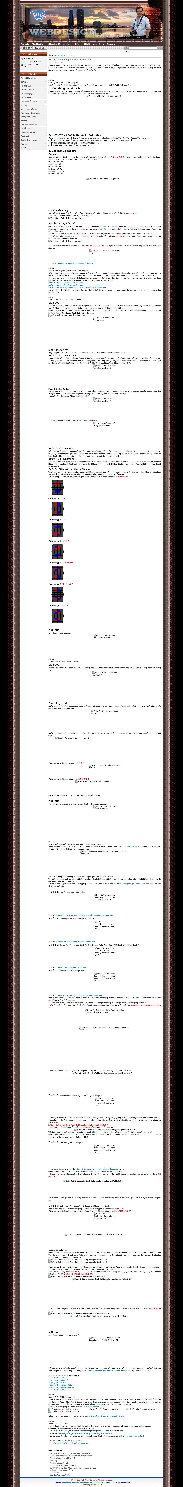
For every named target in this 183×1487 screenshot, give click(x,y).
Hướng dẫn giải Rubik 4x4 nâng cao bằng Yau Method (85, 1433)
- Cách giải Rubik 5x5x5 (57, 1390)
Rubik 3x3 (103, 229)
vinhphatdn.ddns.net (70, 1482)
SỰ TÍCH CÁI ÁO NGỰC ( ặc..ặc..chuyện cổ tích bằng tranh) (73, 1468)
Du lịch (23, 148)
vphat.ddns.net (86, 1482)
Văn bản (24, 121)
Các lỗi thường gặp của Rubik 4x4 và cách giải (106, 1416)
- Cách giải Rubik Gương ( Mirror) (61, 1388)
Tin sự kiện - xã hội (28, 78)
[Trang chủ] (49, 55)
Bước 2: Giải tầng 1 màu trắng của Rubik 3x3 (76, 942)
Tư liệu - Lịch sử (27, 90)
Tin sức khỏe (26, 98)
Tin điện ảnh (25, 128)
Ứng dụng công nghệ (29, 101)
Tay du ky (53, 1461)
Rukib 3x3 (61, 138)
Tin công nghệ (26, 94)
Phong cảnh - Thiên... (29, 117)
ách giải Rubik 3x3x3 (59, 1378)
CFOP (121, 1436)
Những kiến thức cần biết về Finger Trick (73, 1443)
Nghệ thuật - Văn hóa (29, 109)
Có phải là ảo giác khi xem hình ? (63, 1466)
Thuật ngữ (25, 136)
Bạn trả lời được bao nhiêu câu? (62, 1458)
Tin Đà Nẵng (26, 86)
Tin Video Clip (37, 44)
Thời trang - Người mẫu (30, 113)
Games (110, 44)
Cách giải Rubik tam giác (59, 1380)
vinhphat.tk (98, 1482)
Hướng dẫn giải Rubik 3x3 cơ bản (135, 884)
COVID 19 (25, 82)
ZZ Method (139, 1436)
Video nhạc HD (54, 44)
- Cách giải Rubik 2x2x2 (57, 1383)
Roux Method (129, 1436)
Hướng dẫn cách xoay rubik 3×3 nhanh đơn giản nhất (71, 1456)
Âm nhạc (66, 44)
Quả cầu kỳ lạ (55, 1473)
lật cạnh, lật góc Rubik (94, 1407)
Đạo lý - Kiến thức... (29, 140)
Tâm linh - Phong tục (29, 125)
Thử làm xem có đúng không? (61, 1470)
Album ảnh (97, 44)
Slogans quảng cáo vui (59, 1463)
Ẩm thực (24, 105)
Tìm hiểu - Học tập (28, 132)
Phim (77, 44)
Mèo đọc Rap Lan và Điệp (60, 1475)
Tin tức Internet (59, 55)
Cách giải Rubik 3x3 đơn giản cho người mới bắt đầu (70, 1453)
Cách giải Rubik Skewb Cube (60, 1385)
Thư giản (24, 144)
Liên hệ (87, 44)
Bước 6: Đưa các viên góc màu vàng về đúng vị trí (97, 1169)
